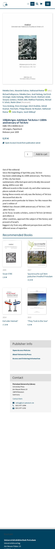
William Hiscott (30, 97)
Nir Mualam (36, 109)
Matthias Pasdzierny (36, 99)
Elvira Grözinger (21, 106)
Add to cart (41, 154)
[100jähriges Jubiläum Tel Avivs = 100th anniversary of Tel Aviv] (28, 48)
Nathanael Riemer (37, 90)
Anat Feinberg (37, 94)
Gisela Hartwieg (17, 97)
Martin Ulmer (16, 102)
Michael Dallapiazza (10, 94)
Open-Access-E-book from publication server (22, 143)
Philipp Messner (25, 109)
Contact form (17, 399)
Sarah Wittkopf (29, 112)
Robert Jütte (22, 99)
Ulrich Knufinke (34, 106)
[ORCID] (45, 90)
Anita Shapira (17, 112)
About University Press (22, 354)
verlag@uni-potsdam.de (24, 403)
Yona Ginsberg (8, 106)
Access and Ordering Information (26, 358)
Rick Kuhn (14, 109)
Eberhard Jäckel (43, 97)
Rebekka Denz (8, 90)
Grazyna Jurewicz (10, 99)
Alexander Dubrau (22, 90)
